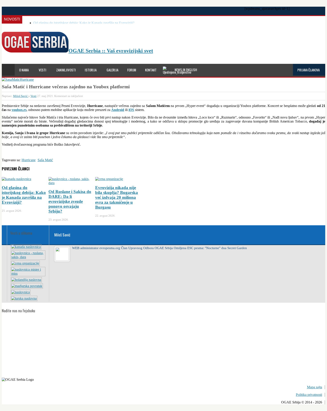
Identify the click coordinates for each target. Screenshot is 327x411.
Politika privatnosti (309, 395)
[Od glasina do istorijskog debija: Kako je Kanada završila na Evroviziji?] (26, 247)
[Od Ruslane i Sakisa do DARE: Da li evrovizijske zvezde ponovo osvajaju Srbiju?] (28, 257)
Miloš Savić (20, 96)
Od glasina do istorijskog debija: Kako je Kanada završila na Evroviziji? (83, 23)
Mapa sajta (314, 387)
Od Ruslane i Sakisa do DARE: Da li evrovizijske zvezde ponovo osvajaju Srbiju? (69, 201)
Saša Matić (45, 160)
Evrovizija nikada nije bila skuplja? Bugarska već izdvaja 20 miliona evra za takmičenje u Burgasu (116, 197)
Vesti (33, 96)
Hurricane (29, 160)
